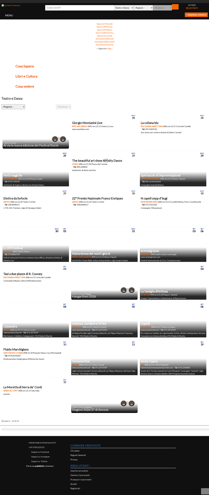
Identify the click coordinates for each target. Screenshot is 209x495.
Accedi (73, 484)
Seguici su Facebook (40, 452)
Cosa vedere (24, 86)
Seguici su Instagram (40, 456)
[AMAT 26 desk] (104, 1)
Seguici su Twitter (39, 461)
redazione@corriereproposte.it (42, 442)
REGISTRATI (192, 8)
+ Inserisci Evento (196, 15)
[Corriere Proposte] (11, 5)
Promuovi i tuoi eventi (80, 479)
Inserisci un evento (79, 470)
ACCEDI (192, 5)
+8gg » (110, 48)
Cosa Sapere (24, 66)
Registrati (75, 488)
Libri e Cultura (26, 76)
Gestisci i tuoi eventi (80, 475)
